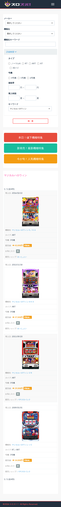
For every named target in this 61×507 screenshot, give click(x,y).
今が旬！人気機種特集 (30, 158)
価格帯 (11, 83)
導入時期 (12, 93)
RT (26, 63)
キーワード (13, 104)
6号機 (32, 78)
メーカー (8, 18)
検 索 (30, 121)
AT (41, 63)
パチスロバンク (23, 399)
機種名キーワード (12, 39)
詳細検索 (10, 52)
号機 (10, 73)
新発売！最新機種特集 (30, 148)
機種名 (7, 29)
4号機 (13, 78)
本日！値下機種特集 (30, 137)
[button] (30, 23)
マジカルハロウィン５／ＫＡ (24, 230)
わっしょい (22, 257)
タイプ (11, 58)
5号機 (23, 78)
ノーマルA (16, 63)
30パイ (16, 68)
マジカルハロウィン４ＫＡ (23, 302)
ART (34, 63)
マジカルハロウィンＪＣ (22, 445)
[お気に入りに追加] (18, 251)
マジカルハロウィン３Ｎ (22, 373)
